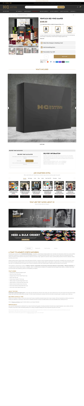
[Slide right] (74, 73)
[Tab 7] (55, 178)
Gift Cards (79, 3)
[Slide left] (9, 73)
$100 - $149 (14, 14)
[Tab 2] (30, 178)
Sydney (62, 3)
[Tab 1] (24, 178)
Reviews (76, 3)
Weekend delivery (53, 3)
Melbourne (58, 3)
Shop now (6, 11)
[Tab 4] (39, 178)
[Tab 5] (42, 178)
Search (61, 7)
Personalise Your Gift (49, 52)
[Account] (77, 7)
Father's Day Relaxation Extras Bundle (59, 192)
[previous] (11, 26)
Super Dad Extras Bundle (13, 192)
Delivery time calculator (16, 150)
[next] (36, 26)
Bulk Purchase (47, 248)
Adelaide (70, 3)
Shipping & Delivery (30, 312)
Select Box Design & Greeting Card (53, 43)
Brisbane (65, 3)
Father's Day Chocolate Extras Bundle (70, 192)
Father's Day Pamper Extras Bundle (24, 192)
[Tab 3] (35, 178)
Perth (68, 3)
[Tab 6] (48, 178)
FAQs (73, 3)
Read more (42, 38)
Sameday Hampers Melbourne (45, 3)
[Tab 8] (59, 178)
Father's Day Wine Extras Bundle (36, 192)
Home (10, 14)
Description (29, 248)
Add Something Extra (49, 47)
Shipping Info (37, 248)
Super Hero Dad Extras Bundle (47, 192)
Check (29, 160)
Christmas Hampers (37, 3)
